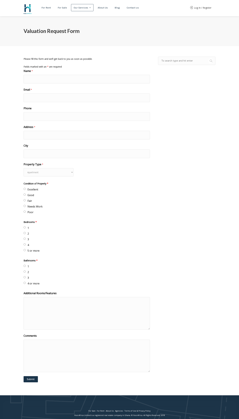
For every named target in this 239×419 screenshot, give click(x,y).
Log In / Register (202, 7)
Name (28, 71)
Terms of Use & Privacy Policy (137, 411)
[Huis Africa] (28, 8)
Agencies (119, 411)
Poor (30, 212)
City (26, 145)
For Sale (62, 7)
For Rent (46, 7)
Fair (29, 201)
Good (30, 195)
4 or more (33, 283)
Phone (28, 108)
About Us (103, 7)
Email (28, 89)
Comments (30, 336)
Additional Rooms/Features (40, 293)
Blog (117, 7)
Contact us (133, 7)
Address (29, 127)
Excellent (32, 189)
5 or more (33, 250)
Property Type (33, 164)
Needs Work (35, 206)
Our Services (81, 7)
